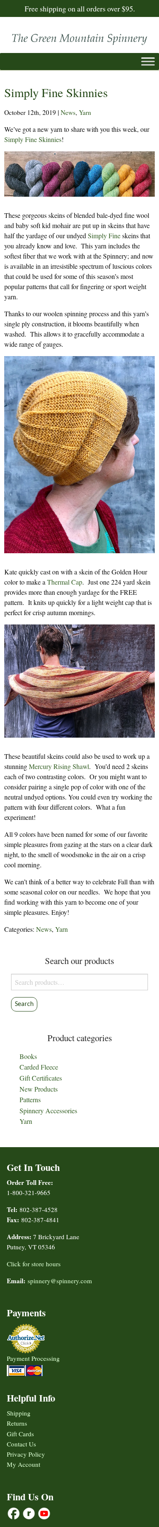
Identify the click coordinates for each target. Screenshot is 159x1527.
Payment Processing (33, 1358)
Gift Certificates (41, 1077)
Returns (17, 1423)
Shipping (19, 1413)
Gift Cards (20, 1433)
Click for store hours (34, 1263)
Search (24, 1004)
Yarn (85, 112)
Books (28, 1056)
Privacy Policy (26, 1454)
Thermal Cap (64, 581)
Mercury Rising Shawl (59, 766)
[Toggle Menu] (148, 61)
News (68, 112)
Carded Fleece (39, 1066)
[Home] (79, 37)
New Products (39, 1088)
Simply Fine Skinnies (32, 139)
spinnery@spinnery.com (60, 1280)
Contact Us (21, 1444)
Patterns (30, 1099)
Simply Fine (104, 235)
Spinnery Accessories (48, 1110)
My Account (23, 1464)
